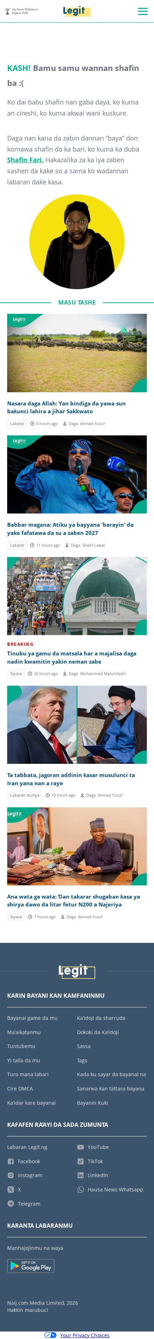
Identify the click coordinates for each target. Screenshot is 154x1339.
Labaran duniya (24, 795)
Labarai (17, 423)
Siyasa (16, 673)
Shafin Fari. (25, 159)
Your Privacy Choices (85, 1335)
